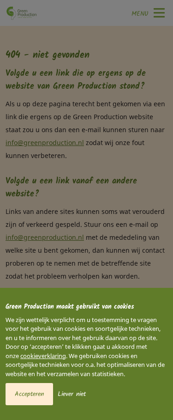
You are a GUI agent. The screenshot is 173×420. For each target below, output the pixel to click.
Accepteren (29, 394)
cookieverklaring (43, 356)
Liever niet (72, 394)
